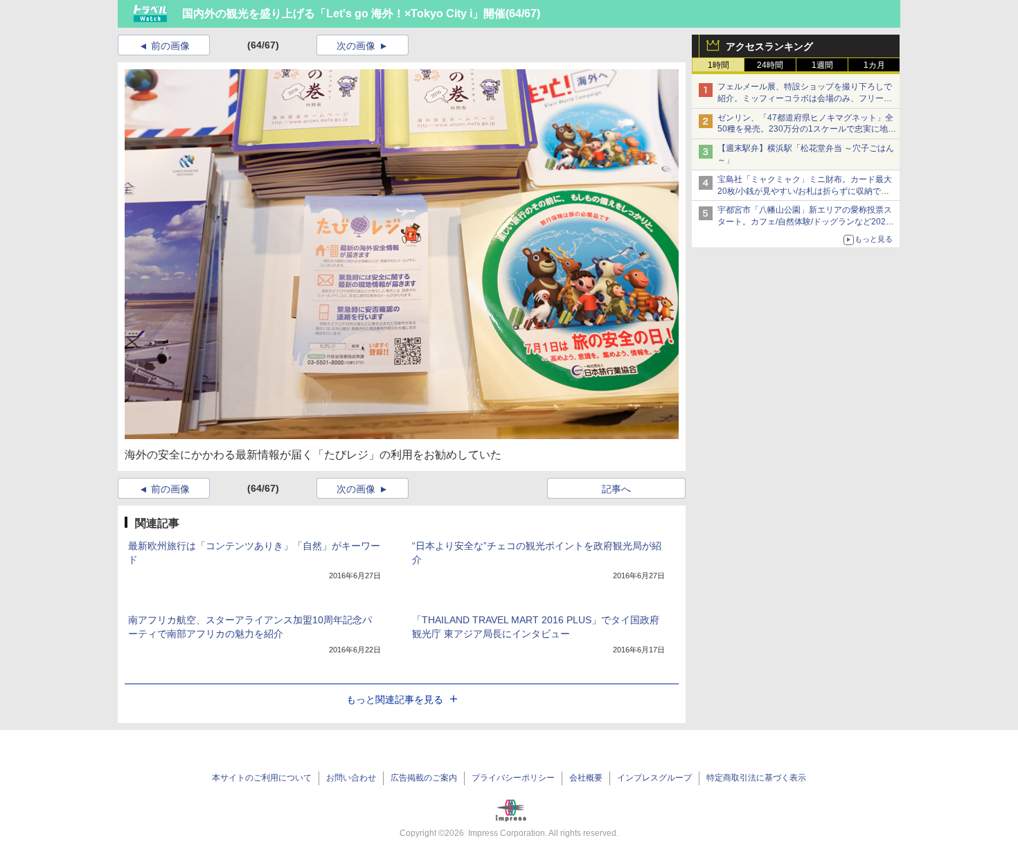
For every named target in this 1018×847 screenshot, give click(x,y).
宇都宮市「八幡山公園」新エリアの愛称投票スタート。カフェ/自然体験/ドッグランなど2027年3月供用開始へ (804, 221)
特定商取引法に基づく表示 (756, 778)
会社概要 (585, 778)
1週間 (822, 65)
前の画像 (170, 45)
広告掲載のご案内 (424, 778)
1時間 (718, 65)
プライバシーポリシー (513, 778)
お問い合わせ (351, 778)
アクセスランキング (769, 46)
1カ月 (874, 65)
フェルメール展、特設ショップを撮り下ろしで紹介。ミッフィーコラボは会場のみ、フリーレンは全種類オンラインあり (804, 98)
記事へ (616, 488)
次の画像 (356, 45)
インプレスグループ (654, 778)
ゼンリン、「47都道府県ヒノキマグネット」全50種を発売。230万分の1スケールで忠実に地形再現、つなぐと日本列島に (806, 129)
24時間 (770, 65)
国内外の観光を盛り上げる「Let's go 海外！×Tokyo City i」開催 (344, 13)
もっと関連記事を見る (394, 699)
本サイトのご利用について (262, 778)
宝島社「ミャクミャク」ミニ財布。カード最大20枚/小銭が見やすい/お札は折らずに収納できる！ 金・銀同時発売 (804, 191)
